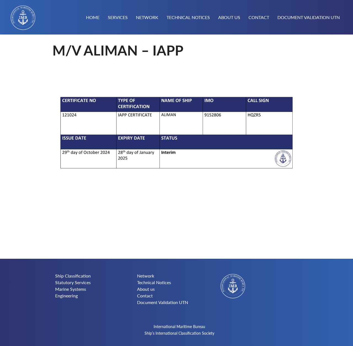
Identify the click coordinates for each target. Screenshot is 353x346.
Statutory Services (73, 282)
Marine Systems (70, 289)
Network (147, 17)
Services (118, 17)
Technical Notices (188, 17)
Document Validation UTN (308, 17)
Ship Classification (73, 275)
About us (229, 17)
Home (93, 17)
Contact (258, 17)
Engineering (66, 295)
